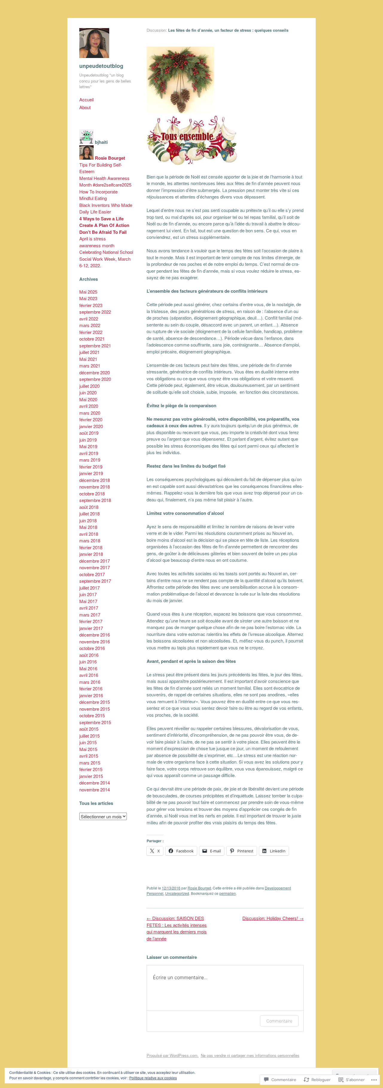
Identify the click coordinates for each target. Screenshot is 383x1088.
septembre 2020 (95, 379)
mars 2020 (89, 413)
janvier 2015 (91, 776)
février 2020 (90, 419)
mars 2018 (89, 540)
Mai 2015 (88, 749)
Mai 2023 (88, 298)
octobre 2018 (92, 493)
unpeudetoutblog (101, 66)
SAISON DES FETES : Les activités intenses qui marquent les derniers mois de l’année (177, 928)
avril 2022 (88, 318)
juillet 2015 (89, 736)
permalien (227, 893)
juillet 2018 (89, 513)
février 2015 (90, 769)
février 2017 (90, 621)
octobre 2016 (92, 648)
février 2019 (90, 466)
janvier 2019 (91, 473)
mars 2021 (89, 365)
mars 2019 (89, 460)
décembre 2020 (94, 372)
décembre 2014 (94, 782)
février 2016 (90, 688)
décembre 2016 (94, 634)
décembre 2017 (94, 561)
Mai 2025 (88, 292)
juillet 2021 (89, 352)
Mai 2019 (88, 446)
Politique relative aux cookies (153, 1077)
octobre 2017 (92, 574)
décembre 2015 (94, 702)
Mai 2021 (88, 359)
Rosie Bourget (199, 887)
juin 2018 (88, 520)
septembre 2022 (95, 312)
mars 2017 (89, 614)
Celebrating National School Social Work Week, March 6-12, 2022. (106, 258)
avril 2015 (88, 756)
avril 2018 (88, 534)
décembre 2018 (94, 480)
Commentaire (279, 1020)
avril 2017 (88, 608)
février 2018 (90, 547)
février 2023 (90, 305)
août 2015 (88, 729)
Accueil (86, 99)
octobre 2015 (92, 715)
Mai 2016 (88, 668)
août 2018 (88, 507)
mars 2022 (89, 325)
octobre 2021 (92, 338)
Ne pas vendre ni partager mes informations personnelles (250, 1055)
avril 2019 (88, 453)
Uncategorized (177, 893)
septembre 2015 (95, 722)
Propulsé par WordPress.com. (173, 1055)
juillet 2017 (89, 588)
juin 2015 (88, 742)
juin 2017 (88, 594)
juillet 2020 (89, 386)
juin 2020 (88, 392)
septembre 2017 (95, 581)
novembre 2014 (94, 789)
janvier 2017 (91, 628)
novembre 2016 (94, 641)
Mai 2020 (88, 399)
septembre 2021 (95, 345)
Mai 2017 (88, 601)
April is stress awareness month (96, 241)
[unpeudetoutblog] (94, 59)
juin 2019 (88, 440)
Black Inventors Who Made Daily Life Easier (105, 208)
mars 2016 (89, 682)
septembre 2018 (95, 500)
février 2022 (90, 332)
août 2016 (88, 655)
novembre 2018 (94, 486)
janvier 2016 (91, 695)
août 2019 (88, 433)
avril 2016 (88, 675)
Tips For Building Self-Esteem (100, 168)
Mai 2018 (88, 527)
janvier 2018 (91, 554)
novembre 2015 (94, 709)
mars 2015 (89, 762)
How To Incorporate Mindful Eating (98, 195)
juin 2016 (88, 661)
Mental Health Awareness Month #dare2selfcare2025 (105, 181)
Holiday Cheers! (273, 918)
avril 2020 (88, 406)
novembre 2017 (94, 567)
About (85, 107)
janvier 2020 (91, 426)
